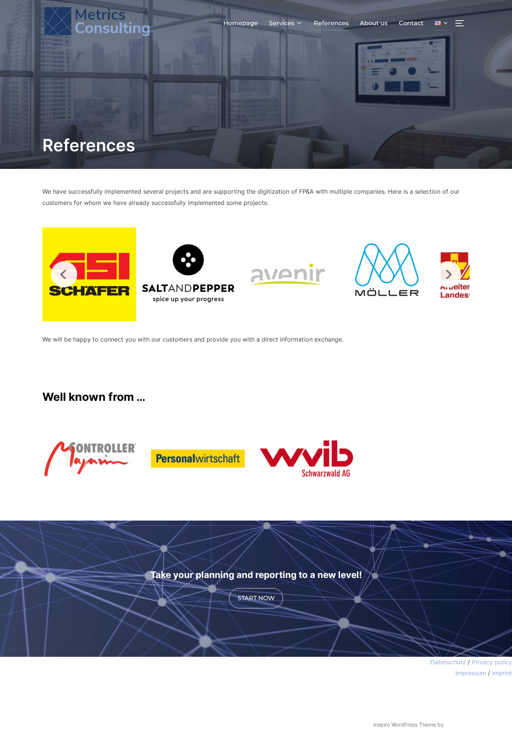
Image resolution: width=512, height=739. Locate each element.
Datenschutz (448, 662)
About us (374, 23)
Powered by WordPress (71, 724)
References (331, 23)
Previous (64, 274)
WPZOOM (457, 724)
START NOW (256, 598)
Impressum (470, 673)
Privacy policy (492, 662)
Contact (411, 23)
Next (448, 274)
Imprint (502, 673)
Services (281, 23)
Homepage (240, 23)
